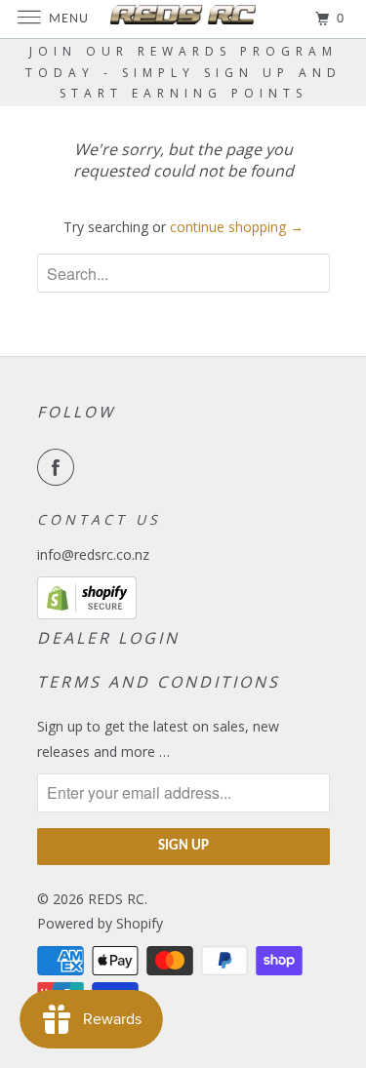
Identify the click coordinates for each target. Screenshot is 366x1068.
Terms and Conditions (158, 681)
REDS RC (116, 899)
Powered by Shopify (100, 923)
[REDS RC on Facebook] (59, 467)
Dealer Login (108, 638)
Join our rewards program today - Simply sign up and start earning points (183, 72)
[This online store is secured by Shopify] (87, 614)
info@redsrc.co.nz (93, 554)
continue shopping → (237, 227)
